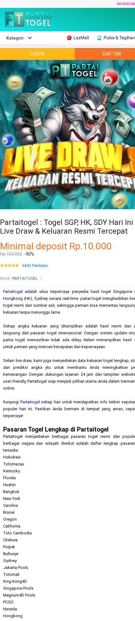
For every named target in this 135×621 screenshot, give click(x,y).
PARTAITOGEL (25, 278)
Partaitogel (13, 291)
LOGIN (37, 54)
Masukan (126, 4)
